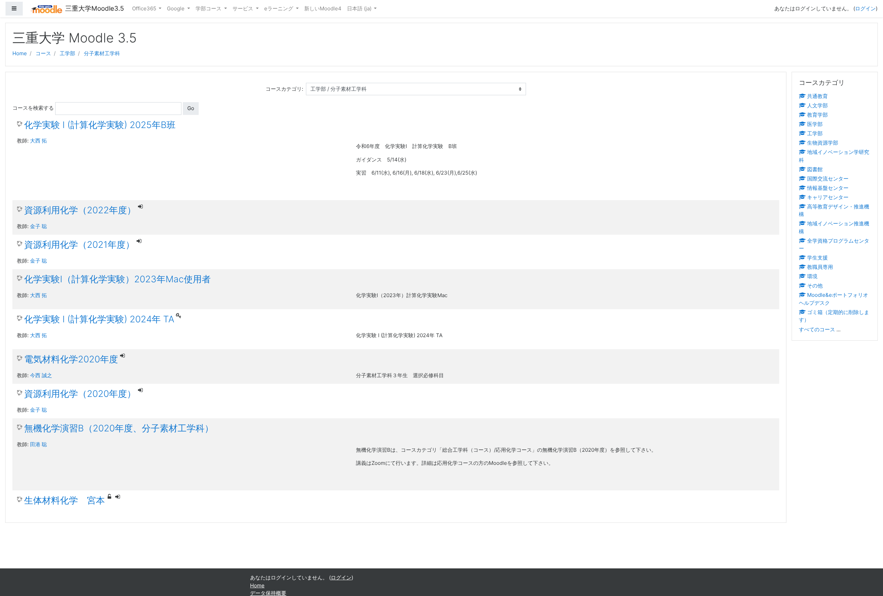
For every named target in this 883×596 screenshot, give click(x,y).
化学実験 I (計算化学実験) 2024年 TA (99, 319)
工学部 (67, 53)
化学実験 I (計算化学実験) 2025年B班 (100, 124)
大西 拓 (38, 140)
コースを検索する (33, 108)
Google (176, 8)
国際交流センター (828, 178)
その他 (815, 285)
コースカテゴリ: (284, 89)
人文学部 (817, 105)
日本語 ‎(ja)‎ (360, 8)
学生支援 (817, 257)
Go (190, 108)
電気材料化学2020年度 (71, 359)
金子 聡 (38, 226)
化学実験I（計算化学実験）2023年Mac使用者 (117, 279)
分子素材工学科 (102, 53)
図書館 (815, 169)
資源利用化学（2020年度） (80, 393)
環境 (812, 276)
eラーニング (279, 8)
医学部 (815, 124)
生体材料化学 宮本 (64, 500)
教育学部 (817, 114)
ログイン (865, 8)
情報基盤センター (828, 188)
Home (19, 53)
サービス (243, 8)
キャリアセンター (828, 197)
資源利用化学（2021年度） (79, 244)
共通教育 (817, 96)
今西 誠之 (41, 375)
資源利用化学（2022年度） (80, 210)
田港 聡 (38, 444)
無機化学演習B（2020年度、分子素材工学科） (119, 428)
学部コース (209, 8)
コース (43, 53)
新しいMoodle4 (322, 8)
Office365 (145, 8)
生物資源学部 (822, 142)
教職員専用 (820, 267)
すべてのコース (817, 329)
